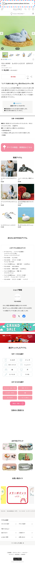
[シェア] (31, 76)
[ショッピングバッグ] (33, 9)
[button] (33, 33)
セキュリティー (25, 552)
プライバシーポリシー (17, 552)
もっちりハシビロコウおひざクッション (9, 179)
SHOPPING (17, 554)
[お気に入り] (29, 9)
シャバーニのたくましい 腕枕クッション (26, 179)
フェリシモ (3, 511)
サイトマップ (11, 554)
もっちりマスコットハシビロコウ (8, 225)
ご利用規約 (9, 552)
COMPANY (23, 554)
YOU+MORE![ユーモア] (12, 511)
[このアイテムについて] (33, 59)
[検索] (25, 9)
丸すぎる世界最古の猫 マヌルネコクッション (26, 202)
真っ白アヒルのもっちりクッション (25, 225)
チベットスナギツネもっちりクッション (9, 202)
